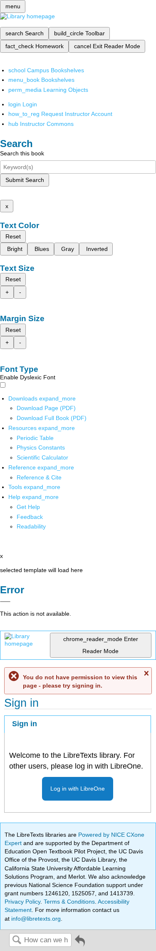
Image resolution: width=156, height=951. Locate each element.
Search (16, 940)
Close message (146, 673)
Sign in (24, 724)
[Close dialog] (5, 601)
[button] (30, 517)
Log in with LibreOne (77, 788)
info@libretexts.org (35, 918)
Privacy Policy (22, 901)
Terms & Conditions (69, 901)
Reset (13, 236)
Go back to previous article (80, 944)
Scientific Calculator (42, 457)
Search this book (22, 153)
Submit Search (24, 180)
